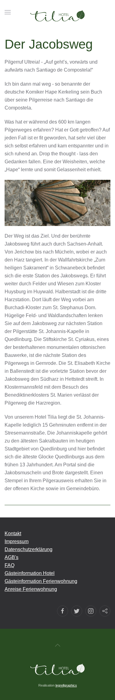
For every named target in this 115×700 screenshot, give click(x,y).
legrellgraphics (66, 685)
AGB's (11, 557)
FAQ (9, 565)
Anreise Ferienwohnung (31, 589)
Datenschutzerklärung (28, 549)
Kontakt (13, 533)
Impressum (17, 541)
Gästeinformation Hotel (30, 573)
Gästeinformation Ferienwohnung (41, 581)
